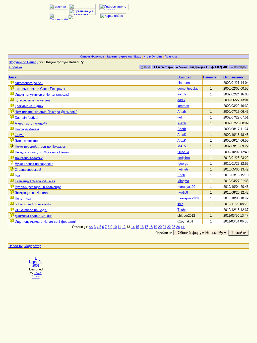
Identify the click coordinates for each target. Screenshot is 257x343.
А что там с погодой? (31, 123)
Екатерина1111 (188, 198)
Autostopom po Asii (29, 83)
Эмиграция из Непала (31, 193)
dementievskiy (188, 88)
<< (91, 227)
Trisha (181, 210)
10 (115, 227)
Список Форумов (92, 56)
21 (164, 227)
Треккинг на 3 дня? (29, 106)
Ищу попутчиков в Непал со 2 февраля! (45, 221)
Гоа (17, 175)
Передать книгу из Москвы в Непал (42, 152)
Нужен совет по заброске (34, 164)
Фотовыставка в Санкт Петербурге (41, 89)
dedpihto (183, 158)
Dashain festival (26, 118)
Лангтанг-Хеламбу (29, 158)
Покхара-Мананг (27, 129)
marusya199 (186, 187)
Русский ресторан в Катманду (38, 187)
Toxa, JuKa (37, 275)
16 (142, 227)
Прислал (184, 77)
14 (133, 227)
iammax (183, 106)
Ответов (209, 77)
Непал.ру (16, 246)
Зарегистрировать (119, 56)
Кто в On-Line (153, 56)
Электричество (26, 141)
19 (155, 227)
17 (146, 227)
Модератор (32, 246)
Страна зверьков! (28, 170)
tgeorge (182, 163)
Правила (171, 56)
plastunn (183, 83)
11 (119, 227)
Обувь (19, 135)
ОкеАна (183, 152)
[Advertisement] (128, 39)
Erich (181, 175)
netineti (182, 169)
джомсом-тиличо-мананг (33, 216)
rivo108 (182, 192)
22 (169, 227)
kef (179, 117)
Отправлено (233, 77)
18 (151, 227)
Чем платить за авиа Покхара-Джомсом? (46, 112)
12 (123, 227)
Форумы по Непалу (23, 62)
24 (178, 227)
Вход (137, 56)
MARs (181, 146)
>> (183, 227)
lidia (180, 204)
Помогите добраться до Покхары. (40, 146)
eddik (181, 100)
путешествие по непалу (33, 100)
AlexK (181, 123)
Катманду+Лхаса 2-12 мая (35, 181)
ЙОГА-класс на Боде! (31, 210)
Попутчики (23, 198)
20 (160, 227)
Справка (15, 67)
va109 (181, 94)
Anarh (181, 111)
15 (137, 227)
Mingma (183, 181)
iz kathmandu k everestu (33, 204)
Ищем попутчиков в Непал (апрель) (42, 94)
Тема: (13, 77)
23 (173, 227)
